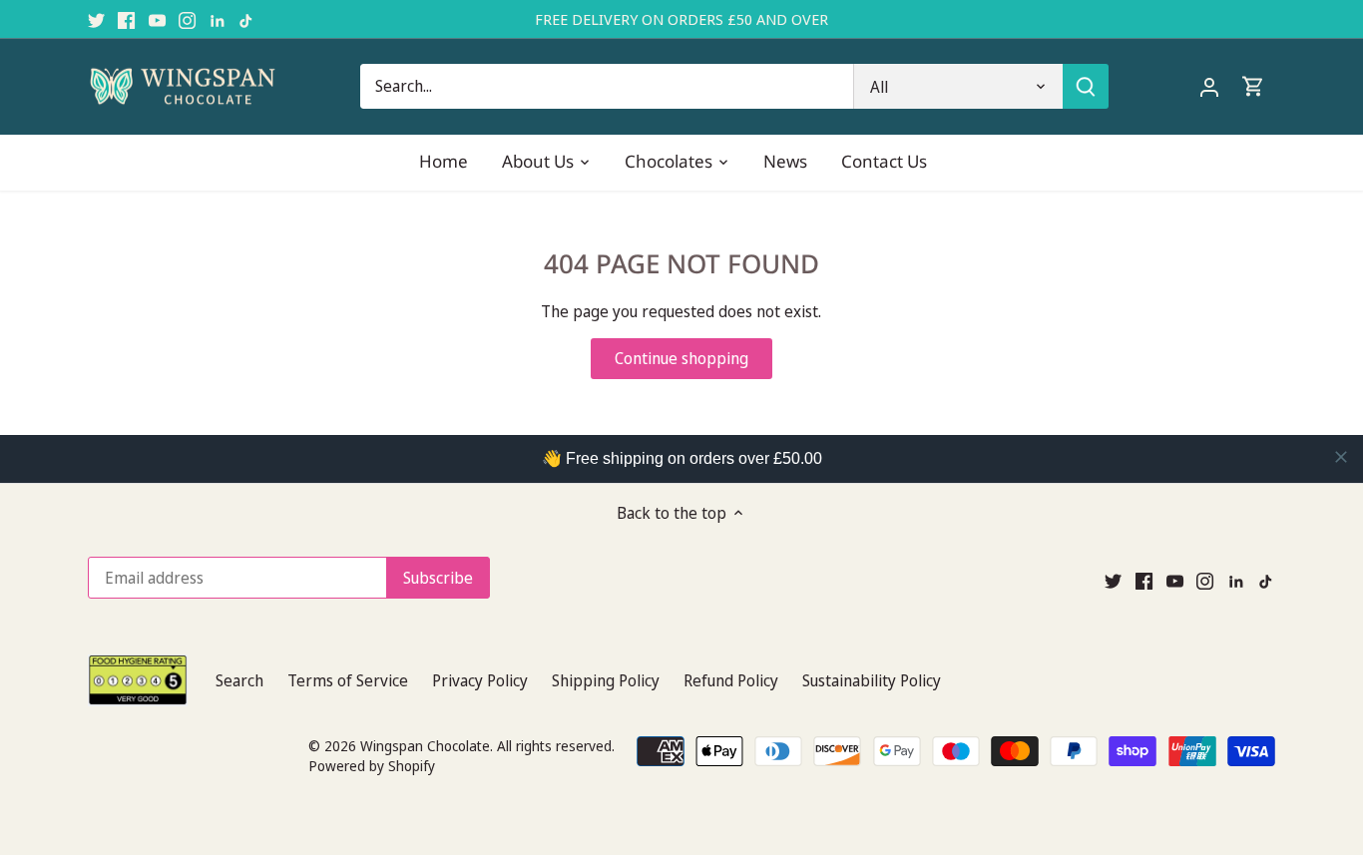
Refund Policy (730, 680)
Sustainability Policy (871, 680)
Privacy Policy (480, 680)
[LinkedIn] (217, 19)
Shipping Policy (606, 680)
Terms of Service (347, 680)
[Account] (1209, 86)
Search (239, 680)
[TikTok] (246, 19)
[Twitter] (96, 19)
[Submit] (1087, 86)
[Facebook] (126, 19)
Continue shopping (681, 358)
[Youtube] (157, 19)
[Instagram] (187, 19)
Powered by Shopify (371, 765)
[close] (1341, 457)
